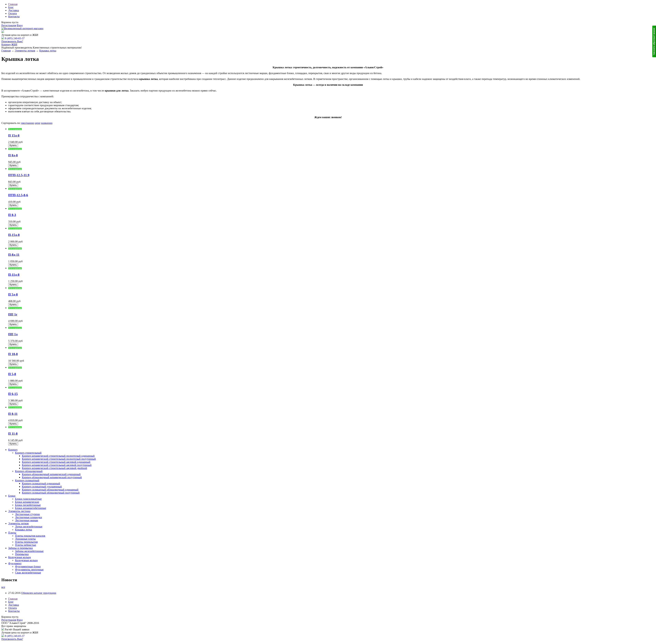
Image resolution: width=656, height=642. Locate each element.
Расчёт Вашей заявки (17, 31)
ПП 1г (12, 314)
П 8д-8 (13, 155)
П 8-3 (12, 215)
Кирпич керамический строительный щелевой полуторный (57, 465)
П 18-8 (13, 354)
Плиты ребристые (25, 544)
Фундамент (15, 563)
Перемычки (22, 554)
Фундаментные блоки (28, 566)
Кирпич (6, 44)
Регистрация (8, 25)
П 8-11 (13, 414)
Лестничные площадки (28, 517)
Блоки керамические (27, 501)
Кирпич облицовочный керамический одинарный (51, 474)
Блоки (11, 495)
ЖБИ (14, 44)
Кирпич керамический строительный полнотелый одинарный (58, 455)
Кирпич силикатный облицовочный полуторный (51, 492)
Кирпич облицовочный (29, 471)
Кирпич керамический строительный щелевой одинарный (56, 461)
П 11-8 (13, 433)
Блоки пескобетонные (28, 505)
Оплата (12, 13)
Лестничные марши (26, 520)
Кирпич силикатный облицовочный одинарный (50, 489)
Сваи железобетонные (28, 572)
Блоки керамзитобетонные (30, 508)
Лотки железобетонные (28, 526)
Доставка (13, 10)
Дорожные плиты (25, 538)
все (3, 587)
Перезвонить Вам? (12, 41)
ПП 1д (13, 334)
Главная (12, 4)
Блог (11, 7)
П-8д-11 (13, 254)
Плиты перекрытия (26, 541)
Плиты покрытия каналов (30, 535)
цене (37, 123)
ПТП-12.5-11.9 (18, 175)
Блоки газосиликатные (28, 498)
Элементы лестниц (19, 511)
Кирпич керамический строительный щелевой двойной (54, 468)
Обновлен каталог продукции (38, 592)
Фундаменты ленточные (29, 569)
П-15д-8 (14, 235)
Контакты (14, 16)
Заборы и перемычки (20, 548)
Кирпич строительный (28, 452)
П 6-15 (13, 394)
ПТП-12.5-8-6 (18, 195)
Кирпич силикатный (27, 480)
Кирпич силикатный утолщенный (42, 486)
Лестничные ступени (27, 514)
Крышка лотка (47, 50)
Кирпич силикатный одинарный (41, 483)
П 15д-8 (13, 135)
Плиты (12, 532)
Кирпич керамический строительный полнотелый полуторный (59, 458)
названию (46, 123)
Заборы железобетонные (29, 551)
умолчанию (27, 123)
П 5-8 (12, 374)
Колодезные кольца (19, 557)
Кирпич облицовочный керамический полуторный (52, 477)
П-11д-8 (13, 274)
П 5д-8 (13, 294)
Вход (20, 25)
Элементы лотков (25, 50)
